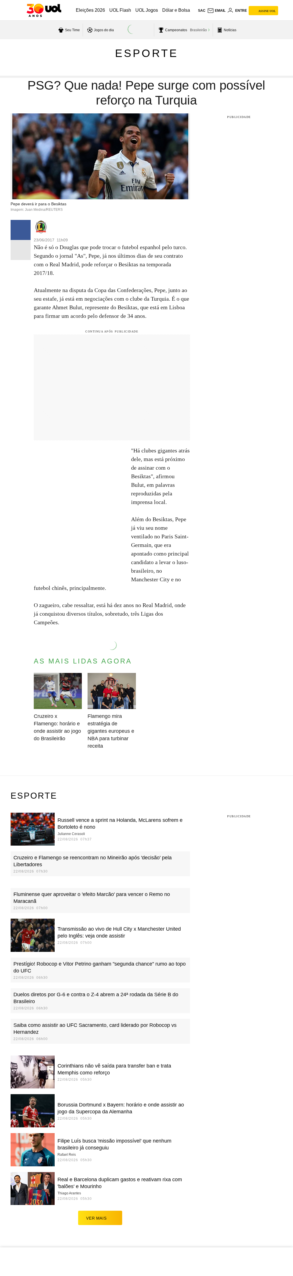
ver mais (96, 1218)
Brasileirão (198, 30)
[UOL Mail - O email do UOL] (216, 10)
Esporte (146, 53)
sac (201, 11)
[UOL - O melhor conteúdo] (44, 10)
